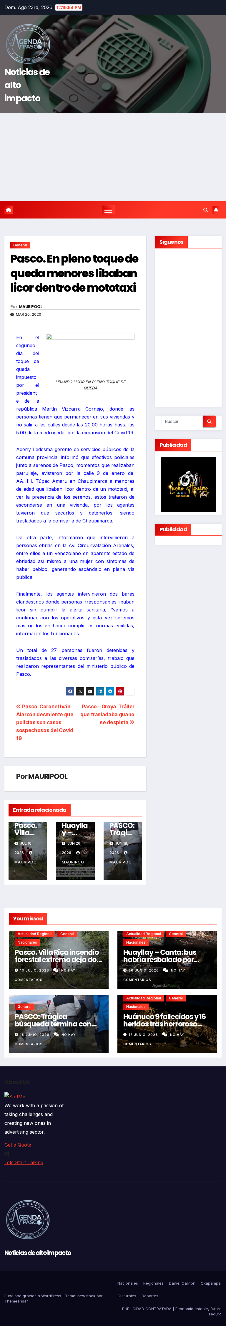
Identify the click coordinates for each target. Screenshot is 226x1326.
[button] (205, 210)
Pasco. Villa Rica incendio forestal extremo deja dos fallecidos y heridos (57, 959)
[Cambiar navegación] (108, 209)
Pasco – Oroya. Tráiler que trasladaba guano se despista (107, 714)
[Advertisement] (113, 157)
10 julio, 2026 (35, 970)
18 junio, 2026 (35, 1035)
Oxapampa (211, 1283)
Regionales (153, 1283)
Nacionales (27, 942)
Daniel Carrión (182, 1283)
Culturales (126, 1295)
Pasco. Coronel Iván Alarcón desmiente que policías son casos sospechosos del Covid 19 (45, 722)
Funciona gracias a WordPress (33, 1295)
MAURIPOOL (30, 306)
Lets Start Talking (23, 1162)
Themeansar (16, 1301)
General (20, 245)
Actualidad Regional (35, 934)
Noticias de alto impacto (37, 1252)
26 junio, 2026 (144, 970)
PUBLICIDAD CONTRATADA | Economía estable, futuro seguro (172, 1311)
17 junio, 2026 (144, 1035)
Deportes (150, 1295)
